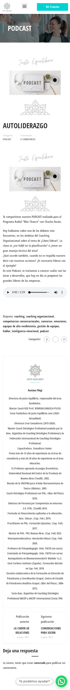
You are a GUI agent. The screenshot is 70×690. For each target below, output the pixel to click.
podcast (44, 331)
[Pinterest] (64, 339)
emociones (60, 321)
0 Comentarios (27, 139)
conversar (46, 321)
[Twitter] (55, 339)
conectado (40, 663)
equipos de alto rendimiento (19, 326)
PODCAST (7, 139)
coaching (19, 316)
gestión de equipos (48, 326)
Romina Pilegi (35, 390)
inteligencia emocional (25, 331)
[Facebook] (47, 339)
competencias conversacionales (21, 321)
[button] (24, 6)
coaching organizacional (40, 316)
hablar (6, 331)
